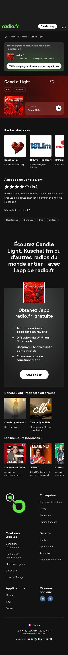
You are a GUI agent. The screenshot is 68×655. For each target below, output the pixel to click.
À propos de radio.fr (51, 502)
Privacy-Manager (15, 577)
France (36, 625)
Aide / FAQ (45, 553)
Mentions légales (15, 564)
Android (10, 608)
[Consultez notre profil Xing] (50, 599)
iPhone (9, 595)
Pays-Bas (28, 220)
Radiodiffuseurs (48, 522)
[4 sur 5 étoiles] (21, 186)
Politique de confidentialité (14, 556)
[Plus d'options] (61, 82)
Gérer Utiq (12, 570)
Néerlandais (12, 220)
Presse (44, 509)
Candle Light (34, 110)
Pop (8, 90)
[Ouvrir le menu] (63, 26)
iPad (8, 602)
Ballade (20, 90)
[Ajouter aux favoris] (52, 82)
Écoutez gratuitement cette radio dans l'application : (29, 47)
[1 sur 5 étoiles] (6, 186)
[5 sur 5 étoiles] (27, 186)
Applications (46, 546)
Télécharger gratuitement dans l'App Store (34, 66)
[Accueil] (5, 36)
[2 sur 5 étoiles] (11, 186)
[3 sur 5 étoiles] (16, 186)
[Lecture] (58, 108)
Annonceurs (46, 515)
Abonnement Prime (50, 559)
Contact (44, 540)
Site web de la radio (15, 210)
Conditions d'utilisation (12, 546)
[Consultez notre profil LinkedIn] (42, 599)
